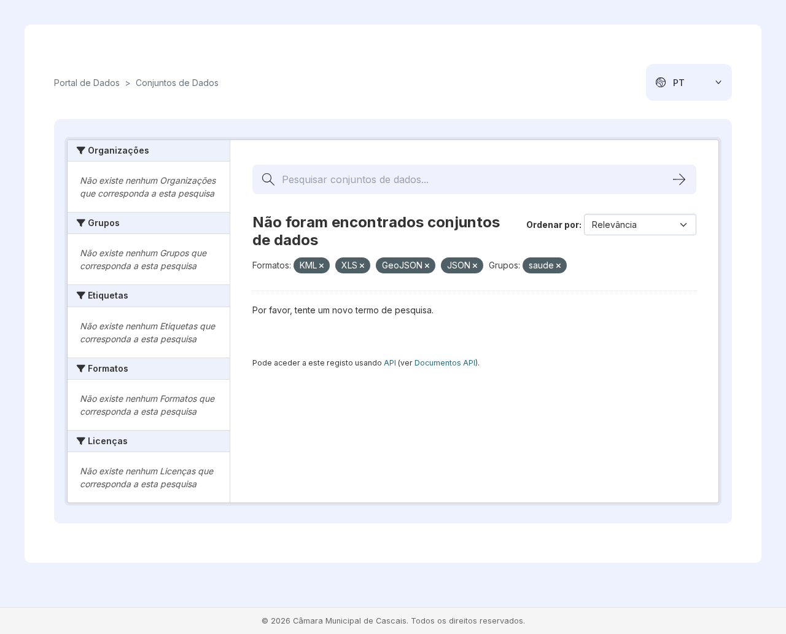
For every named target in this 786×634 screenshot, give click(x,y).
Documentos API (444, 362)
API (390, 362)
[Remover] (321, 266)
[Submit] (679, 179)
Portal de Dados (87, 82)
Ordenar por (552, 224)
